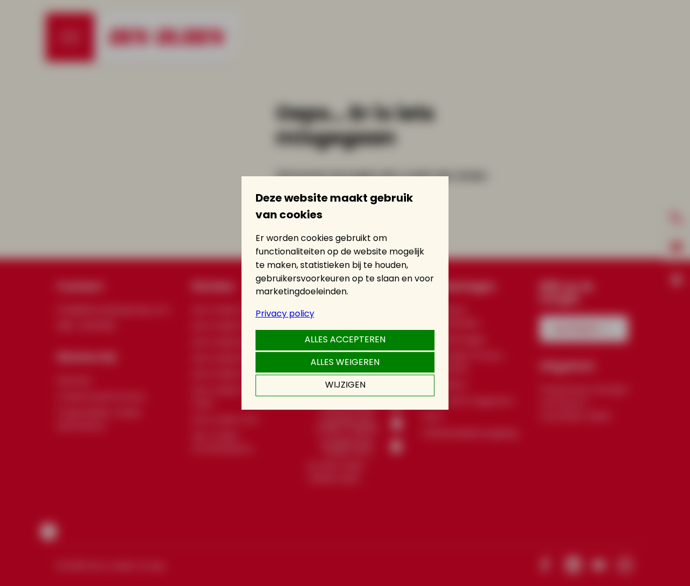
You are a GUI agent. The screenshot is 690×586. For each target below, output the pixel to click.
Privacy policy (285, 313)
